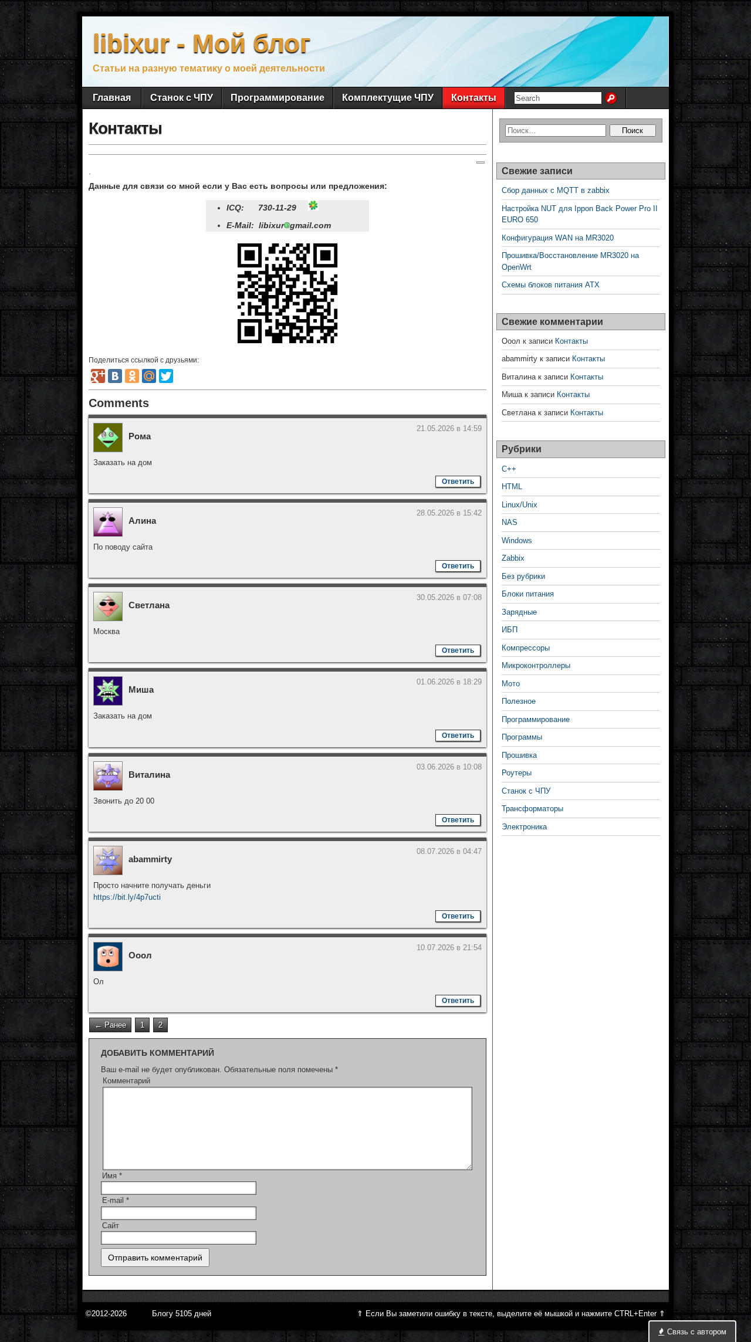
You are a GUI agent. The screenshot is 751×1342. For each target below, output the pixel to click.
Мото (511, 683)
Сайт (110, 1225)
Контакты (473, 98)
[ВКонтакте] (115, 376)
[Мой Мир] (149, 376)
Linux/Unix (519, 504)
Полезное (519, 701)
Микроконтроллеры (536, 665)
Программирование (277, 98)
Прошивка (519, 755)
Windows (517, 540)
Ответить (458, 481)
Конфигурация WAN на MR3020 (558, 237)
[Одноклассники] (132, 376)
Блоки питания (528, 593)
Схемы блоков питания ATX (551, 284)
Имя (112, 1175)
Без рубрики (523, 576)
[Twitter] (166, 376)
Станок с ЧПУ (181, 98)
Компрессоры (526, 647)
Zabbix (513, 558)
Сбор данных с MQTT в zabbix (556, 190)
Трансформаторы (532, 808)
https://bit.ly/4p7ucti (127, 897)
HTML (512, 486)
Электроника (524, 826)
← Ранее (110, 1025)
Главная (112, 98)
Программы (522, 737)
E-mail (115, 1200)
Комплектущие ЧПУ (388, 98)
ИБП (509, 629)
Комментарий (126, 1080)
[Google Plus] (98, 376)
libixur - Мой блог (201, 43)
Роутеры (517, 772)
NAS (509, 522)
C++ (509, 469)
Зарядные (519, 612)
